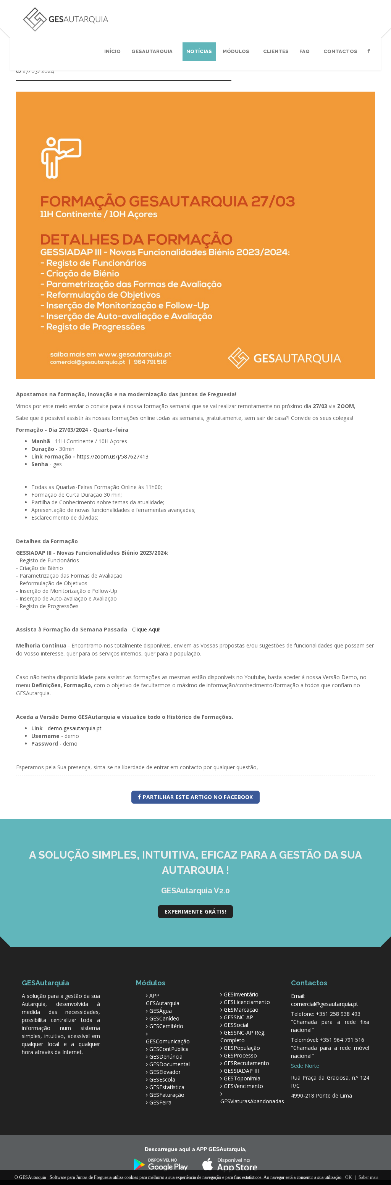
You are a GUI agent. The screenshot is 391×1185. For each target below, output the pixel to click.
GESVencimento (243, 1086)
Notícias (199, 51)
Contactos (340, 51)
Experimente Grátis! (195, 911)
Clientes (276, 51)
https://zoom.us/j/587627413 (113, 456)
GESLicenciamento (247, 1002)
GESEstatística (166, 1087)
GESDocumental (169, 1064)
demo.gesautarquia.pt (75, 728)
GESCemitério (166, 1026)
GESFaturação (166, 1094)
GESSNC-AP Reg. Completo (242, 1036)
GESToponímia (242, 1078)
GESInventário (241, 994)
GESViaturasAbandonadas (252, 1101)
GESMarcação (241, 1009)
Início (112, 51)
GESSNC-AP (238, 1017)
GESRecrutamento (246, 1063)
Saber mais (368, 1177)
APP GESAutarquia (162, 999)
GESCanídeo (164, 1018)
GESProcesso (240, 1055)
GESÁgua (160, 1010)
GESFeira (160, 1102)
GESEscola (162, 1079)
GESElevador (165, 1071)
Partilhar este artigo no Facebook (197, 797)
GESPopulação (242, 1047)
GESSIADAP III (241, 1070)
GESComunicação (168, 1041)
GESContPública (169, 1049)
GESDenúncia (166, 1056)
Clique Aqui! (146, 629)
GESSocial (236, 1024)
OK (348, 1177)
